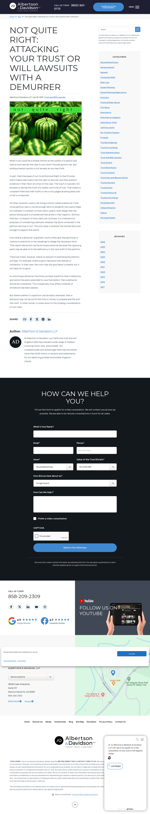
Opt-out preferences (10, 661)
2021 (102, 267)
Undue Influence (108, 208)
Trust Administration (110, 152)
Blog (19, 17)
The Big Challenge (108, 142)
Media (48, 721)
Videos (103, 213)
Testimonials (60, 721)
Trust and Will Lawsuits (55, 97)
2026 (102, 242)
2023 (102, 257)
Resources (38, 721)
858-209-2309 (24, 596)
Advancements (107, 67)
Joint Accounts (107, 127)
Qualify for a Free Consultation (108, 7)
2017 (102, 287)
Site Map (80, 721)
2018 (102, 282)
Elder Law (104, 82)
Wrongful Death (107, 218)
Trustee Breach (107, 182)
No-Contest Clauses (109, 132)
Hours (28, 701)
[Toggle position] (137, 739)
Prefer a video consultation (52, 518)
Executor (104, 97)
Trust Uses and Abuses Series (114, 177)
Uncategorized (107, 202)
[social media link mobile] (11, 607)
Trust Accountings (109, 147)
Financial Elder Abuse (110, 102)
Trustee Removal (108, 192)
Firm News (105, 107)
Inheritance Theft (108, 122)
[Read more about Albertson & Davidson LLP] (15, 337)
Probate (104, 137)
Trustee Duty (106, 187)
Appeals (104, 72)
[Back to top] (75, 805)
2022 (102, 262)
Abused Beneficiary (109, 62)
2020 (102, 272)
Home (12, 17)
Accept (132, 654)
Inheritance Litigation (110, 117)
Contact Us (120, 721)
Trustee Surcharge (109, 197)
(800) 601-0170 (69, 7)
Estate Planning (107, 87)
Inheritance (105, 112)
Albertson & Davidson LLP (39, 331)
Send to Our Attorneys (75, 547)
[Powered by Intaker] (130, 809)
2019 (102, 277)
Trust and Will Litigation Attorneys (85, 794)
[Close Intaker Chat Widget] (142, 739)
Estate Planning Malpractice (113, 92)
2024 (102, 252)
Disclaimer (91, 721)
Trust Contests (107, 172)
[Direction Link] (109, 675)
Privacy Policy (21, 661)
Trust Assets (106, 162)
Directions (13, 701)
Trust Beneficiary (108, 167)
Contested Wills (107, 77)
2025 (102, 247)
